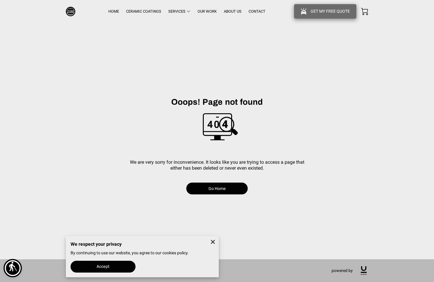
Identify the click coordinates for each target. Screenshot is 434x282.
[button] (13, 268)
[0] (364, 11)
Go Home (217, 188)
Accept (103, 266)
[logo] (363, 270)
